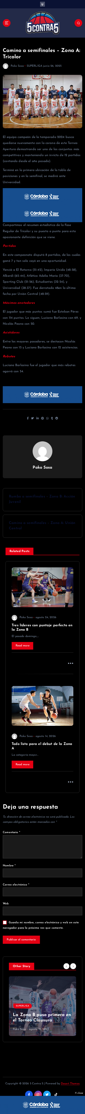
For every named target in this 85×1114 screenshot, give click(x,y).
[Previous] (66, 966)
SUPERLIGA (34, 65)
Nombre (9, 865)
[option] (42, 1006)
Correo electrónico (16, 884)
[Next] (73, 966)
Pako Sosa (17, 65)
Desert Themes (70, 1083)
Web (6, 903)
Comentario (11, 832)
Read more (22, 645)
